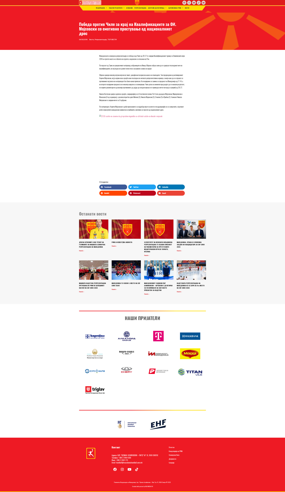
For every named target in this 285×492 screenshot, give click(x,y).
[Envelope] (204, 3)
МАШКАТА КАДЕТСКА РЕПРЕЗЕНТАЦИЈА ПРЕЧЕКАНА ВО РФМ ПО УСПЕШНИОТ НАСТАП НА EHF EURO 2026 (92, 285)
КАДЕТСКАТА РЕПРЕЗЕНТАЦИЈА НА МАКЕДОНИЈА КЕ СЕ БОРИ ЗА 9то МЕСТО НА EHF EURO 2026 (191, 285)
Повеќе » (81, 251)
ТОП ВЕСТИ (112, 39)
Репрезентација (140, 8)
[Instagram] (189, 3)
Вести (187, 8)
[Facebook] (184, 3)
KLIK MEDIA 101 (149, 486)
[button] (113, 187)
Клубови (129, 8)
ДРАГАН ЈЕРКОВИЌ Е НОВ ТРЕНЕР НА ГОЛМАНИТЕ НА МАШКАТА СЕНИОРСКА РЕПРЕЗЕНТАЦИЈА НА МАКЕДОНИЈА (92, 244)
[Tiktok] (199, 3)
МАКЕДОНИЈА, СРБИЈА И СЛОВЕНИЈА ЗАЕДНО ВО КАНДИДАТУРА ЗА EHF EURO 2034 (191, 244)
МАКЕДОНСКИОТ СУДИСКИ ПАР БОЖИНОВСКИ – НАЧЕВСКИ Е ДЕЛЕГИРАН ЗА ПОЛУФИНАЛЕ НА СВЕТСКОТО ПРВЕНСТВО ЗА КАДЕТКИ (158, 286)
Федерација (100, 8)
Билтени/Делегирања (156, 8)
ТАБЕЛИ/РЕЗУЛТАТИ (115, 8)
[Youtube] (194, 3)
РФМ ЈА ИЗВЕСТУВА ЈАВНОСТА (122, 242)
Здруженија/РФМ (174, 8)
